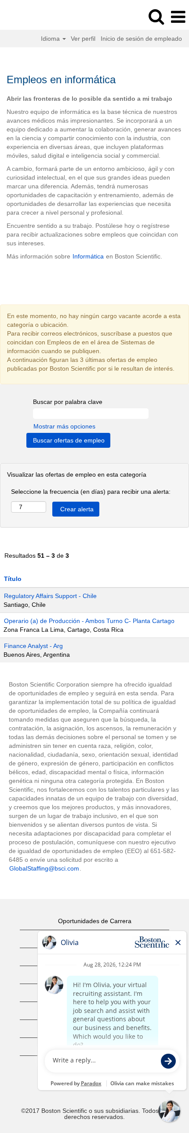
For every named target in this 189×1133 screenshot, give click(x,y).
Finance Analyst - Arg (33, 645)
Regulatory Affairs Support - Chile (50, 595)
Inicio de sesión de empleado (141, 38)
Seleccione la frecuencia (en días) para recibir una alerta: (91, 491)
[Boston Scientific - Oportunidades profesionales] (31, 17)
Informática (88, 256)
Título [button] (13, 578)
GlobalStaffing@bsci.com (44, 868)
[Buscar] (156, 16)
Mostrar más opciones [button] (64, 426)
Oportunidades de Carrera (94, 920)
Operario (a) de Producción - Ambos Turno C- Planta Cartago (89, 620)
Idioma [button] (51, 38)
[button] (178, 16)
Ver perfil (83, 38)
